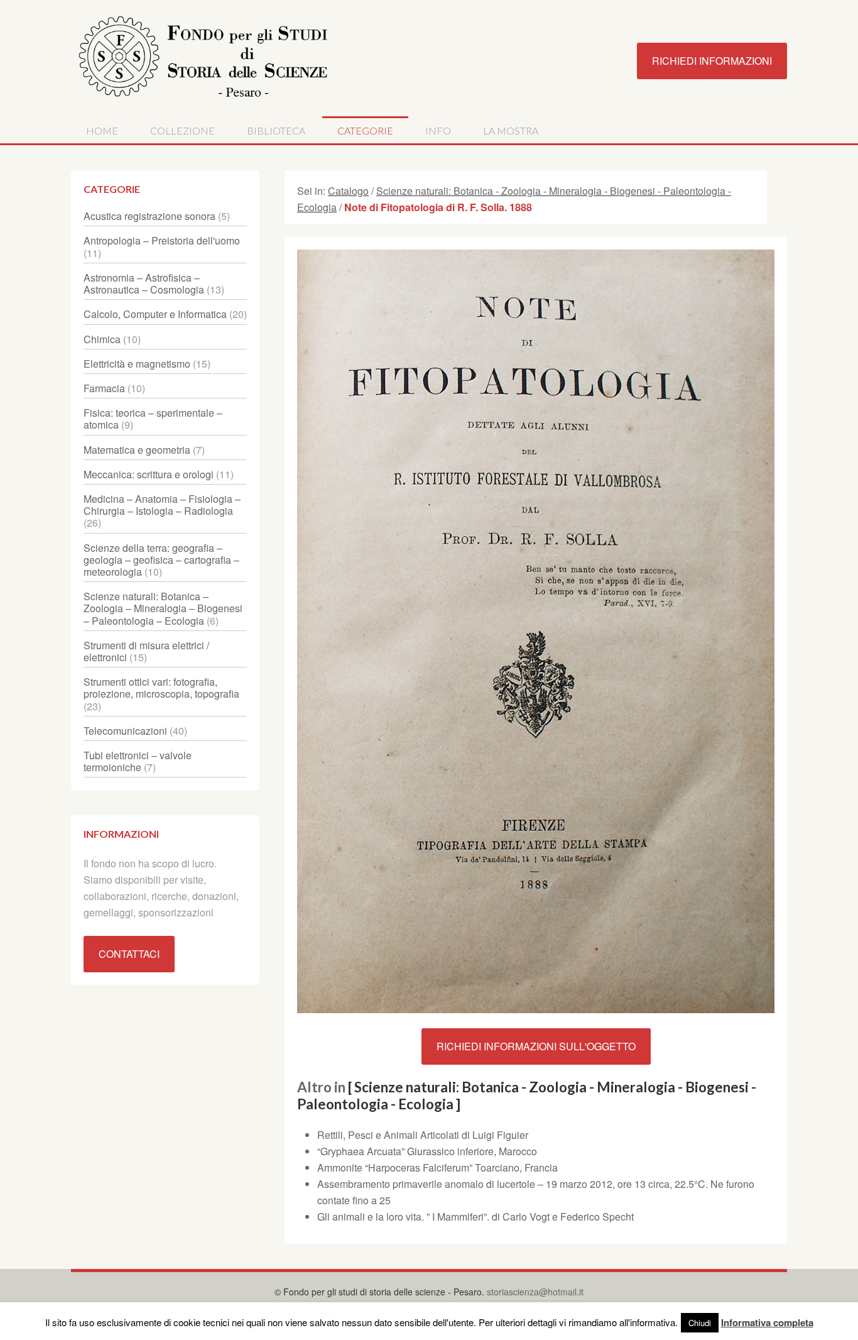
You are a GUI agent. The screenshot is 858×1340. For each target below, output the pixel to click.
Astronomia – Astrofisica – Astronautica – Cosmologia (144, 283)
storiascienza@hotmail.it (535, 1291)
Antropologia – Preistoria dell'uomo (162, 240)
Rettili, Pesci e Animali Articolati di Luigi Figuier (422, 1135)
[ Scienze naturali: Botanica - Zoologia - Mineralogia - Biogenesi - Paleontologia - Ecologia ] (526, 1095)
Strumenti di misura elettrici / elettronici (146, 651)
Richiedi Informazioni (712, 60)
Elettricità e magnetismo (137, 363)
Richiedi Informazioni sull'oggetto (536, 1046)
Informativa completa (767, 1322)
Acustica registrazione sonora (149, 216)
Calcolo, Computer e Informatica (155, 314)
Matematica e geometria (137, 449)
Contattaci (129, 954)
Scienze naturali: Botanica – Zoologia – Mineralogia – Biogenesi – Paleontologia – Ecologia (163, 608)
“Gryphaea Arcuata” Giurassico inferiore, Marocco (427, 1151)
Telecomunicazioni (125, 730)
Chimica (102, 339)
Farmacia (104, 388)
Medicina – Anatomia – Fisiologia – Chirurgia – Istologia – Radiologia (162, 505)
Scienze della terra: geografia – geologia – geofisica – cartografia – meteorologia (161, 560)
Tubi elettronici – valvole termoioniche (138, 761)
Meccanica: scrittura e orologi (149, 474)
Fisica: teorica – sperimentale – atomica (153, 418)
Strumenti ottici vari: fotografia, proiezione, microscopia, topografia (161, 687)
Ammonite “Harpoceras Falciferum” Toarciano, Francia (437, 1167)
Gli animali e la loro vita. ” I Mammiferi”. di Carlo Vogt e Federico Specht (475, 1216)
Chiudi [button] (699, 1323)
